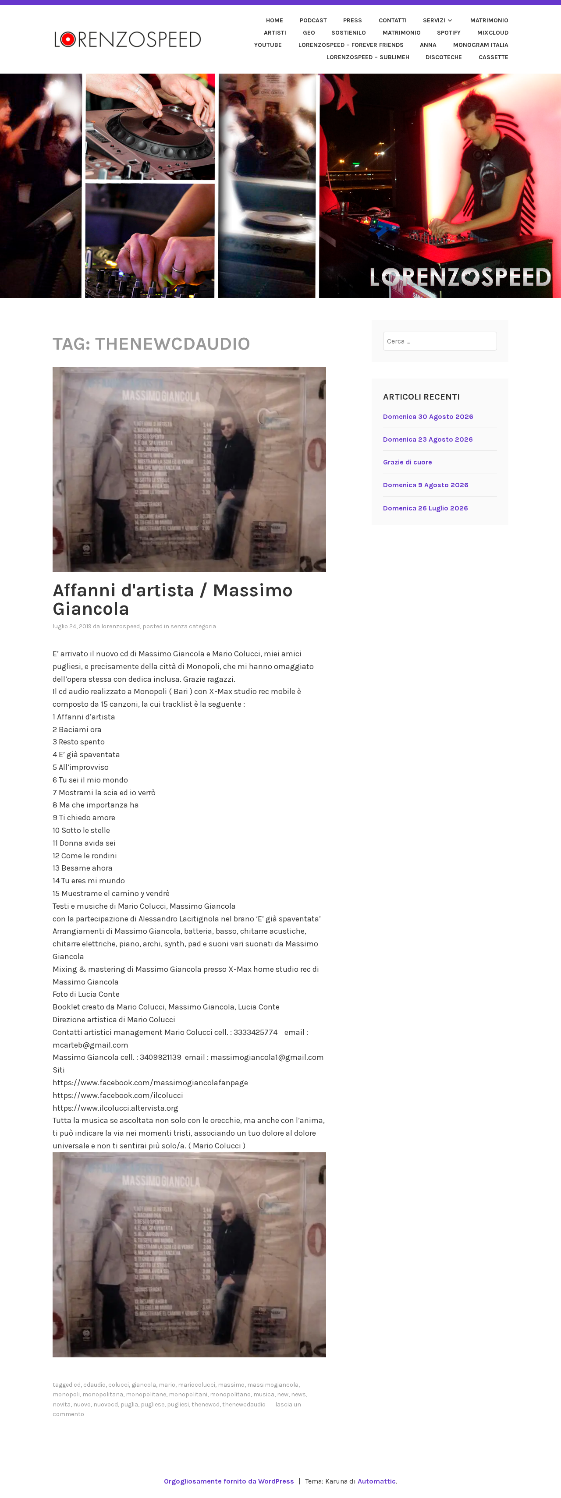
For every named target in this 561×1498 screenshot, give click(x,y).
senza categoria (193, 626)
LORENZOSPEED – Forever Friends (351, 45)
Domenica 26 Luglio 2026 (425, 508)
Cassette (493, 57)
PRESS (352, 20)
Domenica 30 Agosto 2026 (428, 416)
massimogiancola (272, 1384)
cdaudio (94, 1384)
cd (77, 1384)
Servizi (434, 20)
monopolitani (188, 1394)
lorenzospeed (120, 626)
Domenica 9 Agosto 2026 (426, 485)
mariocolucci (196, 1384)
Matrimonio (489, 20)
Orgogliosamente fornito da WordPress (229, 1481)
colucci (118, 1384)
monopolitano (230, 1394)
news (298, 1394)
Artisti (275, 32)
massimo (231, 1384)
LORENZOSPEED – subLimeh (368, 57)
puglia (129, 1404)
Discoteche (444, 57)
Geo (309, 32)
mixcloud (492, 32)
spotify (449, 32)
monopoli (66, 1394)
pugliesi (178, 1404)
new (282, 1394)
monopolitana (102, 1394)
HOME (274, 20)
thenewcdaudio (244, 1404)
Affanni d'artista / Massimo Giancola (173, 599)
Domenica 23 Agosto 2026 (428, 439)
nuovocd (105, 1404)
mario (167, 1384)
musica (263, 1394)
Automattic (377, 1481)
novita (62, 1404)
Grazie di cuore (407, 462)
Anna (428, 45)
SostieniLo (348, 32)
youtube (268, 45)
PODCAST (313, 20)
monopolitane (146, 1394)
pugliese (152, 1404)
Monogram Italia (480, 45)
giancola (143, 1384)
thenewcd (206, 1404)
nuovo (82, 1404)
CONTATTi (393, 20)
